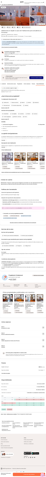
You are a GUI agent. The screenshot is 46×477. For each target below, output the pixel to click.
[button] (41, 24)
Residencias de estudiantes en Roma (6, 430)
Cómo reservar (27, 83)
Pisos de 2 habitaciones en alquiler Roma (39, 423)
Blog (2, 443)
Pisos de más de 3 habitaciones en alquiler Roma (17, 426)
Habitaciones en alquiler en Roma (28, 426)
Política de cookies (28, 441)
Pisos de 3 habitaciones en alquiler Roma (6, 426)
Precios (33, 83)
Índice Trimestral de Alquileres (7, 447)
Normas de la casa (11, 83)
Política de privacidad (28, 439)
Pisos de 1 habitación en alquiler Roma (28, 423)
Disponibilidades (40, 83)
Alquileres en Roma (5, 422)
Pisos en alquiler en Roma (16, 423)
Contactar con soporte (5, 457)
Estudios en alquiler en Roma (38, 426)
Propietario (19, 83)
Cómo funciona (4, 439)
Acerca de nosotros (5, 441)
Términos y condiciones (28, 443)
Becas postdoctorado (5, 445)
